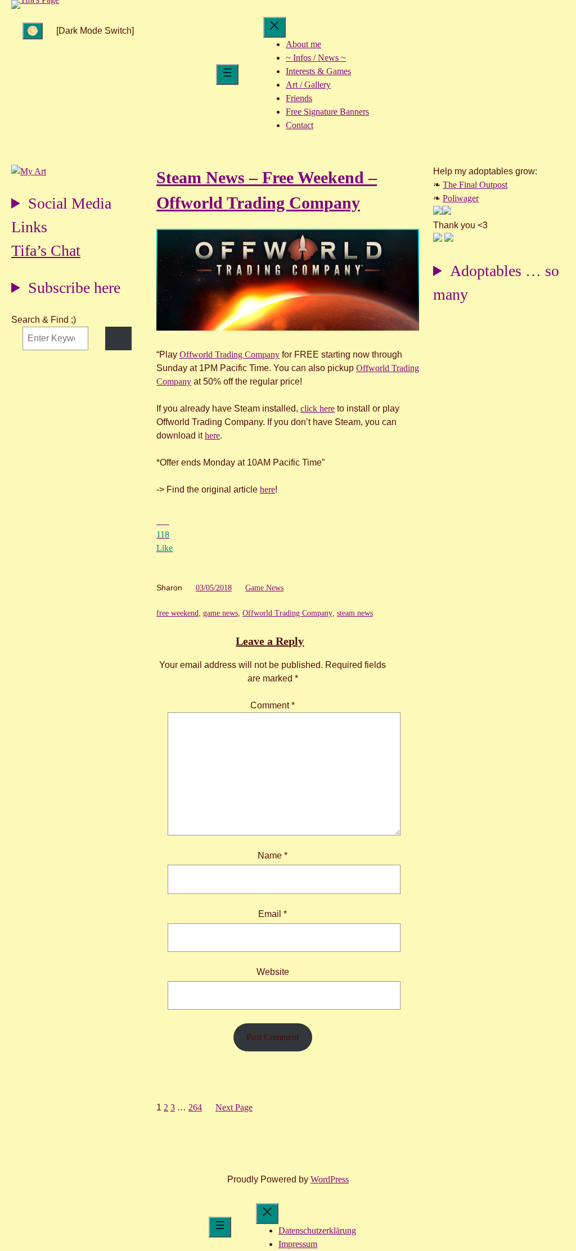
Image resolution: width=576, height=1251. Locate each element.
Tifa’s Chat (45, 250)
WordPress (329, 1179)
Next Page (234, 1107)
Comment (272, 705)
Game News (264, 588)
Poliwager (461, 198)
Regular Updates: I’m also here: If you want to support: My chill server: (61, 217)
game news (220, 613)
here (212, 435)
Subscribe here (74, 287)
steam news (355, 613)
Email (272, 914)
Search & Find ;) (43, 319)
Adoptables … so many (496, 282)
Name (272, 855)
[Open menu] (227, 74)
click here (317, 408)
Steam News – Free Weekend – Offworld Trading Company (266, 190)
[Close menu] (274, 27)
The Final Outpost (475, 184)
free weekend (177, 613)
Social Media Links (61, 215)
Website (272, 972)
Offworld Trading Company (229, 354)
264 (195, 1107)
